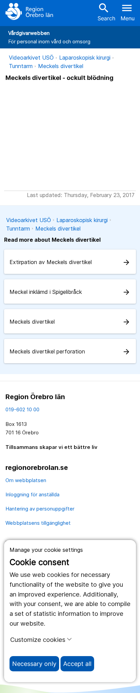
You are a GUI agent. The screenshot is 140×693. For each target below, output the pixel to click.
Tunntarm (21, 66)
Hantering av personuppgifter (39, 508)
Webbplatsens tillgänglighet (38, 523)
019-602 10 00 (22, 409)
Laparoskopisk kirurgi (84, 57)
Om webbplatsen (25, 480)
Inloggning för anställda (32, 494)
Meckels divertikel (60, 66)
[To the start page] (29, 11)
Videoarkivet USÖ (31, 57)
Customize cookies (37, 639)
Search (106, 12)
